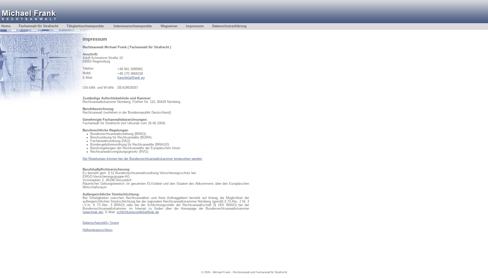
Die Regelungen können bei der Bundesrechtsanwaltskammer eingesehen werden (142, 159)
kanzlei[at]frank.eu (131, 78)
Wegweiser (173, 26)
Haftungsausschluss (98, 230)
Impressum (198, 26)
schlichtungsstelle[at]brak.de (138, 212)
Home (9, 26)
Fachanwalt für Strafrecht (42, 26)
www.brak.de (93, 212)
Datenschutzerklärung (233, 26)
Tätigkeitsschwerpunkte (85, 26)
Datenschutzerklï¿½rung (101, 223)
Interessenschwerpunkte (133, 26)
